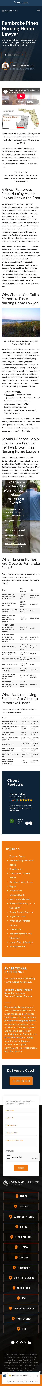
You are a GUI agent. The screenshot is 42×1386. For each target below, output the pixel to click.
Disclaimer (15, 1368)
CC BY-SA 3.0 (24, 344)
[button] (30, 823)
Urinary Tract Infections (21, 942)
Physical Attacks (18, 916)
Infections (15, 937)
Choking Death (17, 894)
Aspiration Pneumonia (21, 933)
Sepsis (13, 886)
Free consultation (12, 55)
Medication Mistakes (20, 899)
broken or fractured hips (16, 407)
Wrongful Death (18, 946)
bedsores (10, 395)
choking (9, 410)
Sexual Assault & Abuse (22, 912)
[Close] (40, 1372)
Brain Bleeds (16, 869)
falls (19, 391)
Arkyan (17, 134)
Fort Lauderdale (16, 280)
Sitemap (23, 1368)
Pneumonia (15, 929)
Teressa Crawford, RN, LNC (22, 65)
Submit (21, 1168)
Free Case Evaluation (21, 1080)
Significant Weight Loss (21, 881)
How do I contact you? (16, 1381)
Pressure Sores (17, 856)
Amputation (16, 890)
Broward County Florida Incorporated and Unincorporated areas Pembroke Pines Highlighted (21, 137)
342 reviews (22, 797)
